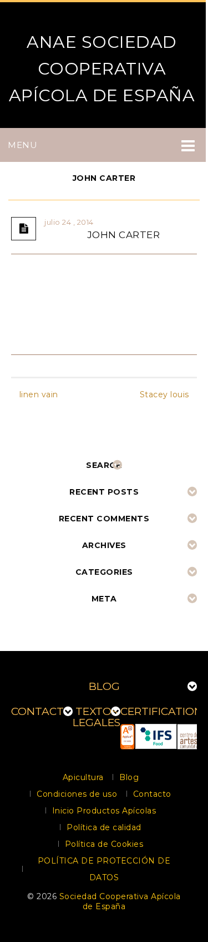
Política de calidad (104, 827)
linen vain (38, 394)
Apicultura (83, 777)
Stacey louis (164, 394)
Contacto (152, 794)
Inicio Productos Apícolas (104, 811)
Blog (129, 777)
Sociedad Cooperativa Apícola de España (120, 901)
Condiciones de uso (77, 794)
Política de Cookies (104, 844)
